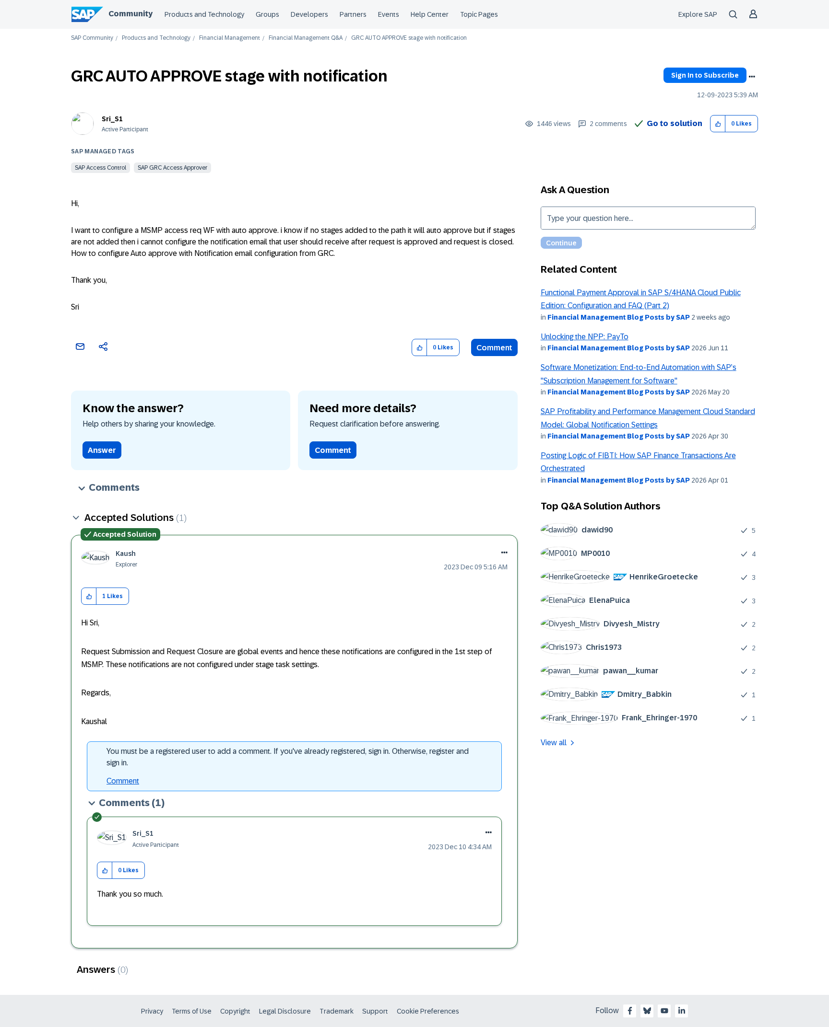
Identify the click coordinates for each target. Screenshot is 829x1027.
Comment (494, 348)
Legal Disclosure (285, 1011)
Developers (309, 14)
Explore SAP (697, 14)
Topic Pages (479, 14)
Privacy (152, 1011)
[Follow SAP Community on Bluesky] (647, 1011)
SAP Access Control (100, 167)
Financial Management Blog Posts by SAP (618, 317)
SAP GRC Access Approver (172, 167)
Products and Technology (204, 14)
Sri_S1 (112, 119)
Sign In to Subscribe (705, 75)
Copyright (235, 1011)
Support (375, 1011)
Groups (267, 14)
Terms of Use (192, 1011)
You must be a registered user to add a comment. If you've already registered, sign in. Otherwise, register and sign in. (288, 757)
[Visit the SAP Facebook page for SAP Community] (630, 1011)
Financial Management (229, 38)
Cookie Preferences (428, 1011)
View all (554, 743)
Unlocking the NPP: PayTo (584, 337)
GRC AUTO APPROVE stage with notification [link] (409, 38)
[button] (718, 123)
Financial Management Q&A (306, 38)
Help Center (430, 14)
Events (388, 14)
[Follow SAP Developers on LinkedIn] (682, 1011)
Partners (353, 14)
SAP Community (92, 38)
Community (130, 14)
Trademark (337, 1011)
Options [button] (752, 77)
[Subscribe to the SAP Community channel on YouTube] (664, 1011)
